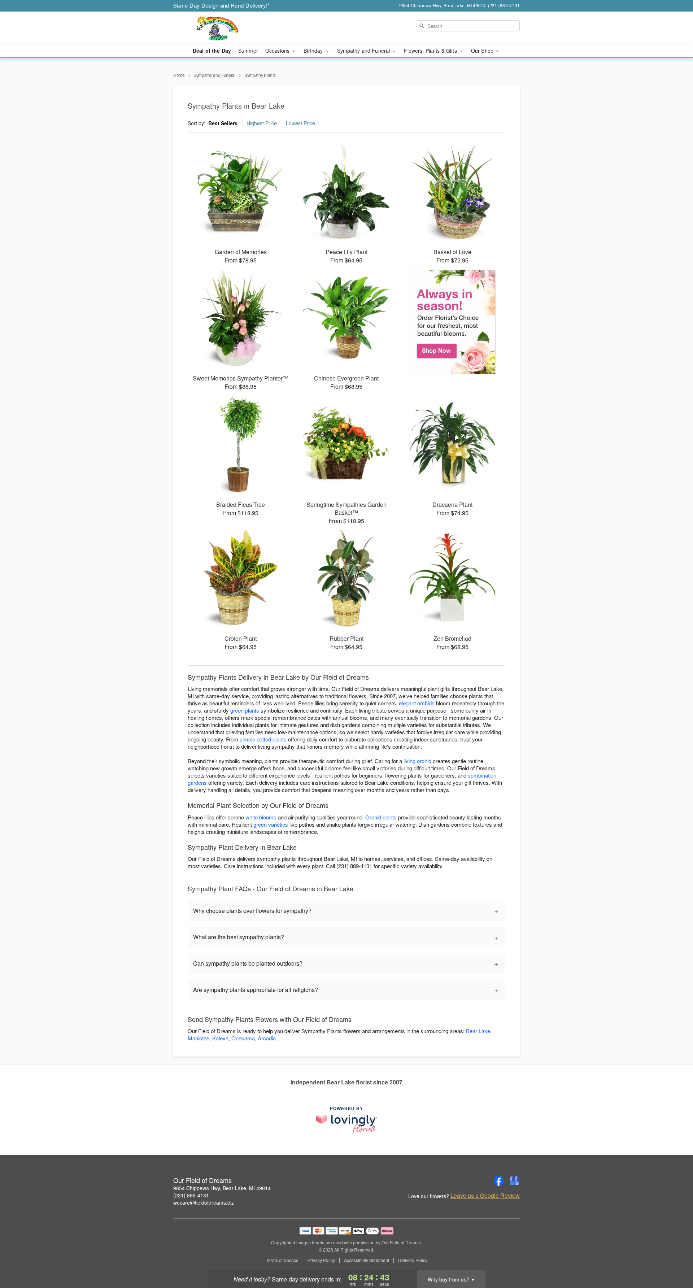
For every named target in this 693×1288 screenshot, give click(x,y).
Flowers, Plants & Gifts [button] (431, 50)
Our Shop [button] (483, 50)
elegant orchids (417, 703)
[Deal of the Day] (452, 322)
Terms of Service (282, 1260)
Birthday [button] (314, 50)
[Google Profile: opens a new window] (515, 1181)
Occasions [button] (278, 50)
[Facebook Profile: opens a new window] (499, 1181)
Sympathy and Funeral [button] (364, 50)
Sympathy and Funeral (214, 75)
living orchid (417, 761)
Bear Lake (478, 1031)
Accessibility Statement (366, 1260)
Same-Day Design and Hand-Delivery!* (221, 5)
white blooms (260, 817)
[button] (674, 1257)
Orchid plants (381, 817)
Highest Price (262, 123)
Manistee (198, 1038)
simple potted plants (263, 739)
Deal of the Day (212, 50)
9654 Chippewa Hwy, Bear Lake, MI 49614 (222, 1188)
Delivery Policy (412, 1260)
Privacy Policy (321, 1260)
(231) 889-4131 (191, 1195)
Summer (248, 50)
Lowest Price (300, 123)
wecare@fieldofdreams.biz (203, 1202)
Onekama (243, 1038)
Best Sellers (222, 123)
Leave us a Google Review (485, 1196)
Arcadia (267, 1038)
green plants (244, 710)
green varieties (270, 824)
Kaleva (220, 1038)
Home (179, 75)
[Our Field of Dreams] (225, 28)
